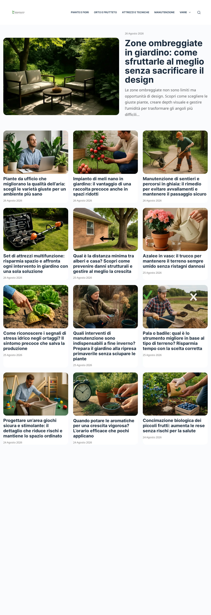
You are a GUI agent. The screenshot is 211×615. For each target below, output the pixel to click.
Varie (183, 12)
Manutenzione (164, 12)
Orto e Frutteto (105, 12)
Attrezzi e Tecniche (135, 12)
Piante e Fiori (80, 12)
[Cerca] (198, 12)
